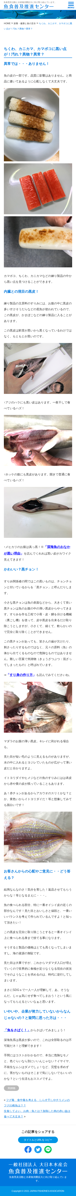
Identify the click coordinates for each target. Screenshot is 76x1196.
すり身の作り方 (21, 675)
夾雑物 (11, 1088)
